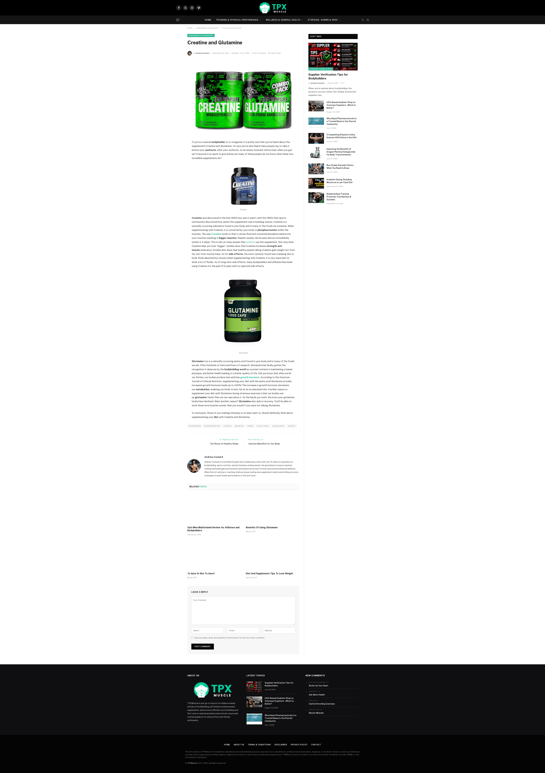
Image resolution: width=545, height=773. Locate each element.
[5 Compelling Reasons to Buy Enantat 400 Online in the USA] (316, 138)
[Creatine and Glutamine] (243, 99)
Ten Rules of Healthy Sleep (224, 443)
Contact (316, 745)
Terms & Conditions (259, 745)
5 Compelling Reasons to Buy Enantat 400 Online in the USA (342, 136)
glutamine (239, 426)
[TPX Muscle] (272, 8)
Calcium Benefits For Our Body (264, 443)
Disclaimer (280, 745)
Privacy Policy (299, 745)
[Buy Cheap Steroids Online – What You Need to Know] (316, 168)
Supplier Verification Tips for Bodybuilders (328, 76)
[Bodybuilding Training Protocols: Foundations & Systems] (316, 197)
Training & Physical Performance (237, 20)
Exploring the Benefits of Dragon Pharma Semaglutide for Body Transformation (341, 152)
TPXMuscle (192, 763)
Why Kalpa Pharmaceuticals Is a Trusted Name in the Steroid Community (342, 121)
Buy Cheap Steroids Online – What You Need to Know (340, 166)
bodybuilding (195, 426)
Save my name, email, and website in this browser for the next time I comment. (229, 638)
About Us (239, 745)
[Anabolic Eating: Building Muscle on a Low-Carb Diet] (316, 183)
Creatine (216, 234)
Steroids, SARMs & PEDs (323, 20)
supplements (278, 426)
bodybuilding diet (212, 426)
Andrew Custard (202, 53)
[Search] (367, 20)
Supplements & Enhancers (200, 35)
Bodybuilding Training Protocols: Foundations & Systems (339, 197)
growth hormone (249, 377)
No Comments (260, 53)
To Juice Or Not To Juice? (201, 573)
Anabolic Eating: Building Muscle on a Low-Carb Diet (340, 181)
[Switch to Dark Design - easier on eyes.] (363, 20)
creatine (227, 426)
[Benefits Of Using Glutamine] (272, 509)
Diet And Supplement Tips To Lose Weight (269, 573)
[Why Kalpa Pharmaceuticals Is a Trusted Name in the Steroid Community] (316, 122)
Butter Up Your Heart (318, 686)
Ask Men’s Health (317, 695)
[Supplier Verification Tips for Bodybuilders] (333, 56)
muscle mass (263, 426)
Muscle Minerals (316, 713)
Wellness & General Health (283, 20)
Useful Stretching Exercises (322, 704)
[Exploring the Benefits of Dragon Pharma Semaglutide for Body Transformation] (316, 152)
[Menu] (178, 20)
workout (250, 242)
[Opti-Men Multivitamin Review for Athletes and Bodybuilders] (214, 509)
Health (250, 426)
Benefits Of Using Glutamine (262, 527)
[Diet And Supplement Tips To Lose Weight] (272, 555)
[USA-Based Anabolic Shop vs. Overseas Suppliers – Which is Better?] (316, 106)
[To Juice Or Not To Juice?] (214, 555)
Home (208, 20)
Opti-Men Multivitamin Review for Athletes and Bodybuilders (213, 529)
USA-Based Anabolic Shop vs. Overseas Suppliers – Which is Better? (341, 105)
